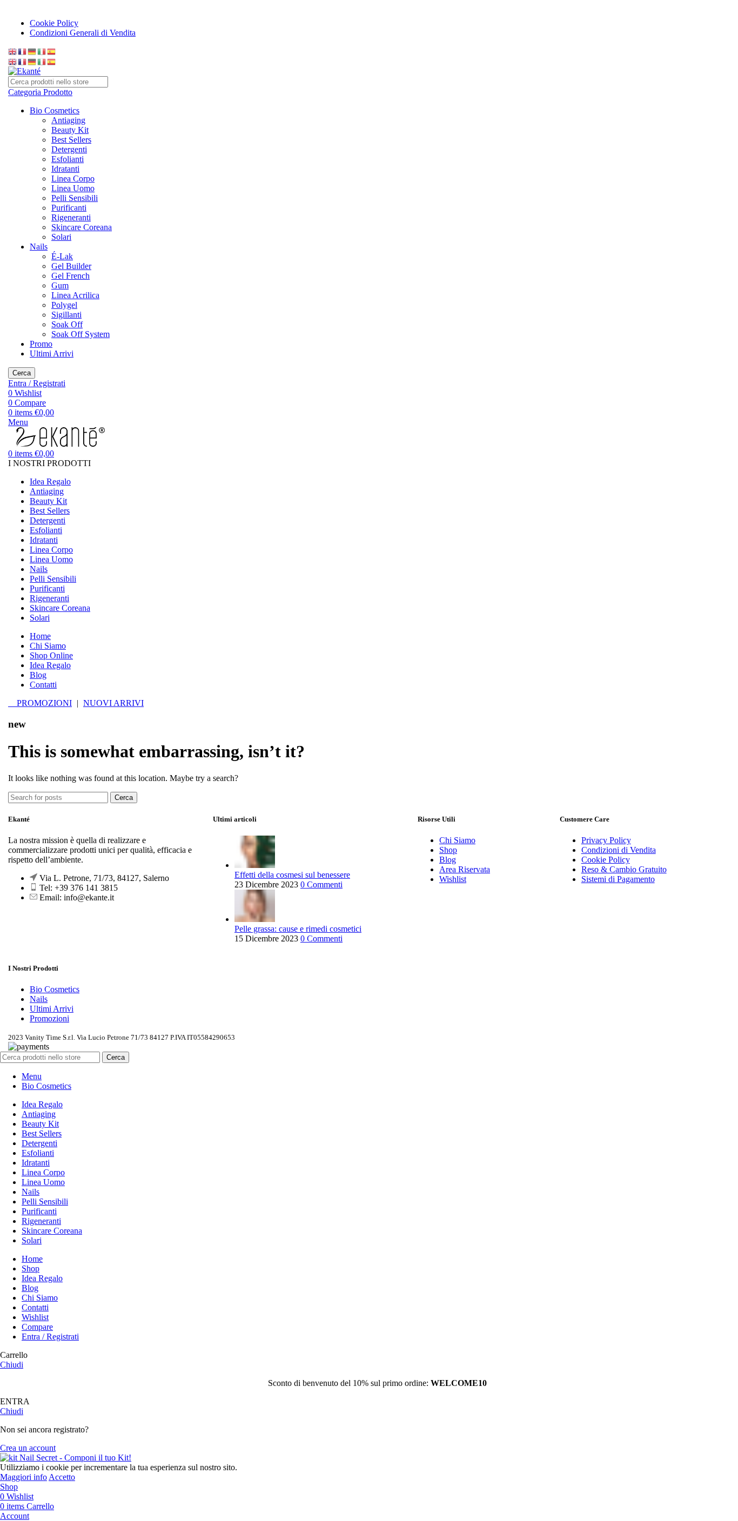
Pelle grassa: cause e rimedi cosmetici (297, 928)
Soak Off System (80, 334)
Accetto (62, 1477)
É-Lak (62, 256)
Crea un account (28, 1447)
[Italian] (42, 51)
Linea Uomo (73, 188)
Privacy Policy (606, 840)
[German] (32, 51)
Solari (61, 236)
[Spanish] (52, 51)
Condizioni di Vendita (618, 849)
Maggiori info (23, 1477)
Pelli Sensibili (74, 198)
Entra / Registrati (50, 1336)
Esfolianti (67, 159)
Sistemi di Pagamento (618, 879)
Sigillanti (66, 314)
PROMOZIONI (43, 703)
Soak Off (67, 324)
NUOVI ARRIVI (113, 703)
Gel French (70, 275)
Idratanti (65, 168)
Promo (41, 343)
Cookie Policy (605, 859)
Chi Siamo (457, 840)
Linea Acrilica (75, 295)
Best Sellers (71, 139)
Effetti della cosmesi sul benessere (292, 874)
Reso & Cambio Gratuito (624, 869)
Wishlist (452, 879)
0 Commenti (321, 884)
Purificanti (68, 207)
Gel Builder (71, 266)
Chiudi (11, 1364)
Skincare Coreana (81, 227)
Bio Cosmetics (54, 110)
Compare (37, 1326)
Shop (448, 849)
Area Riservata (464, 869)
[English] (13, 51)
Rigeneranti (71, 217)
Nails (39, 246)
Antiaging (68, 120)
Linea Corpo (73, 178)
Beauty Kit (70, 129)
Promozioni (49, 1018)
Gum (60, 285)
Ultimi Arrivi (51, 353)
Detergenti (69, 149)
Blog (447, 859)
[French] (23, 51)
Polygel (64, 304)
